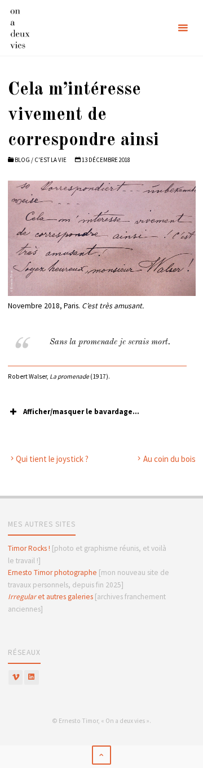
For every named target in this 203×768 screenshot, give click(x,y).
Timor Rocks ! (29, 548)
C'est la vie (50, 160)
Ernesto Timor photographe (52, 572)
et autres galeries (50, 596)
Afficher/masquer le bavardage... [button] (81, 411)
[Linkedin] (31, 677)
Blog (22, 160)
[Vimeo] (15, 677)
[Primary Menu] (182, 28)
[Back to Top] (101, 755)
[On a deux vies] (29, 28)
